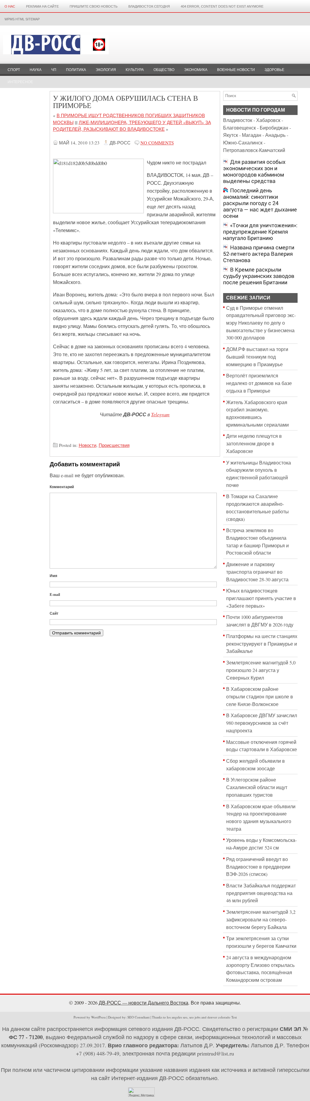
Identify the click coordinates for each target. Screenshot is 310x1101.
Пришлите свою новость (93, 6)
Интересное (20, 82)
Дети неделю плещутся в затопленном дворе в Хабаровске (254, 443)
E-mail (55, 594)
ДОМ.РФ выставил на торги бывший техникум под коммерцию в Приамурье (257, 356)
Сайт (54, 613)
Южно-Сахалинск (242, 142)
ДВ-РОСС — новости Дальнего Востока (143, 1002)
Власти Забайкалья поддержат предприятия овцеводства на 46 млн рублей (261, 893)
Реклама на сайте (42, 6)
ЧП (53, 70)
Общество (163, 70)
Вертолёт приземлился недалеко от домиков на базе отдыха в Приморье (259, 383)
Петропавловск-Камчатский (254, 150)
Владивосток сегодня (149, 6)
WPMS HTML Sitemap (22, 19)
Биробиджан (274, 127)
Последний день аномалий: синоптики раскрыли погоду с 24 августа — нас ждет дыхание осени (260, 203)
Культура (135, 70)
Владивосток (237, 120)
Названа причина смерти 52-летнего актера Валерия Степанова (258, 253)
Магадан (251, 135)
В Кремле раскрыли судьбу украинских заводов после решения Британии (258, 275)
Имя (53, 575)
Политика (76, 70)
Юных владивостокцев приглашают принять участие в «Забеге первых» (261, 598)
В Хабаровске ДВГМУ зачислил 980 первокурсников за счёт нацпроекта (261, 723)
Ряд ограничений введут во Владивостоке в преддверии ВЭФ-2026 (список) (258, 866)
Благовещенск (239, 127)
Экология (106, 70)
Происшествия (114, 445)
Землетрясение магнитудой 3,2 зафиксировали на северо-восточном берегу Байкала (260, 919)
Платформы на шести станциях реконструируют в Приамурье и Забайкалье (261, 643)
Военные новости (236, 70)
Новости (87, 445)
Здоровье (274, 70)
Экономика (195, 70)
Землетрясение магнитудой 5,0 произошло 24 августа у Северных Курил (260, 670)
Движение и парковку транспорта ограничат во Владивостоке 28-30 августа (257, 572)
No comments (157, 143)
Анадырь (275, 135)
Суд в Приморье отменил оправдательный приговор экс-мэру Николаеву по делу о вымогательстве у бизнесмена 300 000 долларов (261, 323)
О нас (10, 6)
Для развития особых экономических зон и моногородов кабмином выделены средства (254, 171)
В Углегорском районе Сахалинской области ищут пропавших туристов (256, 787)
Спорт (14, 70)
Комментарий (62, 486)
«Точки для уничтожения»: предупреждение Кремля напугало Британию (260, 231)
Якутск (230, 135)
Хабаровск (268, 120)
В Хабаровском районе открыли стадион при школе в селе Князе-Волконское (259, 696)
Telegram (160, 414)
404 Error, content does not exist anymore (222, 6)
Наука (35, 70)
